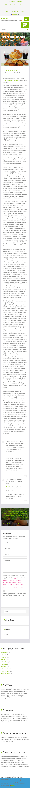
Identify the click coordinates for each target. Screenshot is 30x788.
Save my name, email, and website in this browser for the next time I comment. (14, 594)
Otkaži (13, 785)
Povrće (4, 657)
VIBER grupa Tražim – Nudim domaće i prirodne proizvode (15, 6)
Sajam (7, 11)
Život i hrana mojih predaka (10, 80)
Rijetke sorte (6, 671)
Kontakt (22, 11)
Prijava (7, 634)
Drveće (4, 655)
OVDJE (8, 487)
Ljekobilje (5, 662)
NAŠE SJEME (6, 19)
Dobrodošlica (11, 1)
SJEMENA (19, 1)
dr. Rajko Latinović (12, 70)
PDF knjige (5, 652)
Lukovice (4, 666)
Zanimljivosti (15, 11)
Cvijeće (4, 659)
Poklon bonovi (6, 673)
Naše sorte (5, 669)
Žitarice (4, 664)
